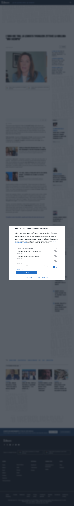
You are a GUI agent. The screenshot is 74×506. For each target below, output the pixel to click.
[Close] (62, 228)
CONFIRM (26, 272)
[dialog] (37, 253)
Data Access (37, 277)
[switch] (55, 251)
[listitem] (37, 248)
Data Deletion (29, 277)
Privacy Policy (45, 277)
